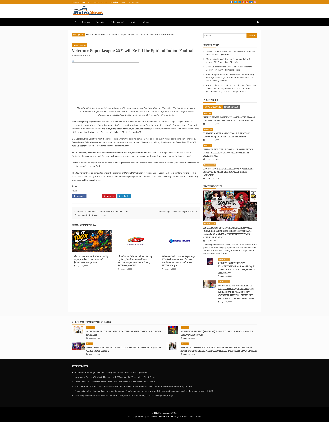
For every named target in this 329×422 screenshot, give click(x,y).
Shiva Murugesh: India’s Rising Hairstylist (176, 211)
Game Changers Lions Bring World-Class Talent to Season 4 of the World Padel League (115, 381)
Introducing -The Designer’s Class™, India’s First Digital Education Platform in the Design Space (228, 152)
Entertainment (117, 22)
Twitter (235, 2)
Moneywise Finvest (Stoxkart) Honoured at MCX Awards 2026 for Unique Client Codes (115, 377)
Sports (89, 344)
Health (133, 22)
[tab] (213, 107)
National (145, 22)
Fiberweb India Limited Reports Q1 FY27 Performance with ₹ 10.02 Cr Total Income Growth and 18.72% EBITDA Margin (178, 261)
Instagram (255, 2)
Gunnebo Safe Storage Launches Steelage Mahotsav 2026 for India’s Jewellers (111, 372)
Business (86, 22)
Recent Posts (231, 106)
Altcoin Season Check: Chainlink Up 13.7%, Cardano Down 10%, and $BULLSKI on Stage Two (91, 259)
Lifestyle (104, 2)
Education (100, 22)
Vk (251, 2)
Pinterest (243, 2)
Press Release (133, 2)
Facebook (231, 2)
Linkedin (239, 2)
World (123, 2)
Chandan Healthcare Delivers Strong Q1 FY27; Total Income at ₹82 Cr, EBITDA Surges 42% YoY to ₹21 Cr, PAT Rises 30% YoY (135, 261)
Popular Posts (213, 106)
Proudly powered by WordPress (143, 416)
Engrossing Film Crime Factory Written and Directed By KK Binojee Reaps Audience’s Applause (228, 172)
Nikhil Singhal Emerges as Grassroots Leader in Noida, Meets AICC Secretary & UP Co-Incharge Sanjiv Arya (124, 395)
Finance (96, 2)
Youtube (246, 2)
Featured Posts (212, 186)
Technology (114, 2)
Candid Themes (193, 416)
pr (76, 186)
